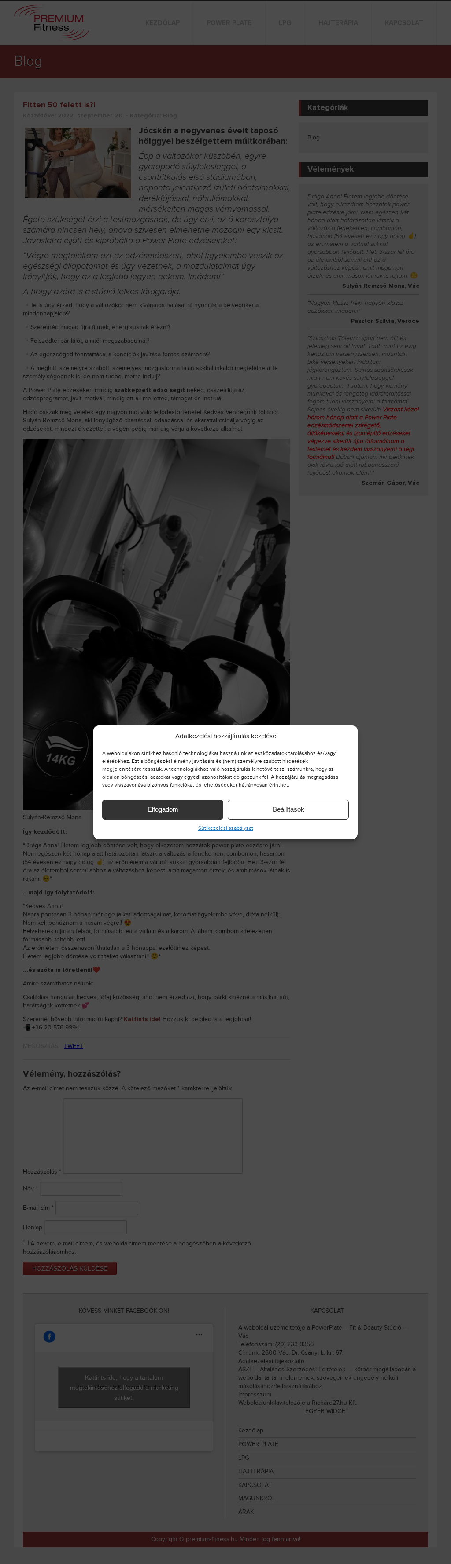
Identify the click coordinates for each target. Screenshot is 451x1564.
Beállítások (288, 809)
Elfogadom (163, 809)
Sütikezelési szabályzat (225, 828)
